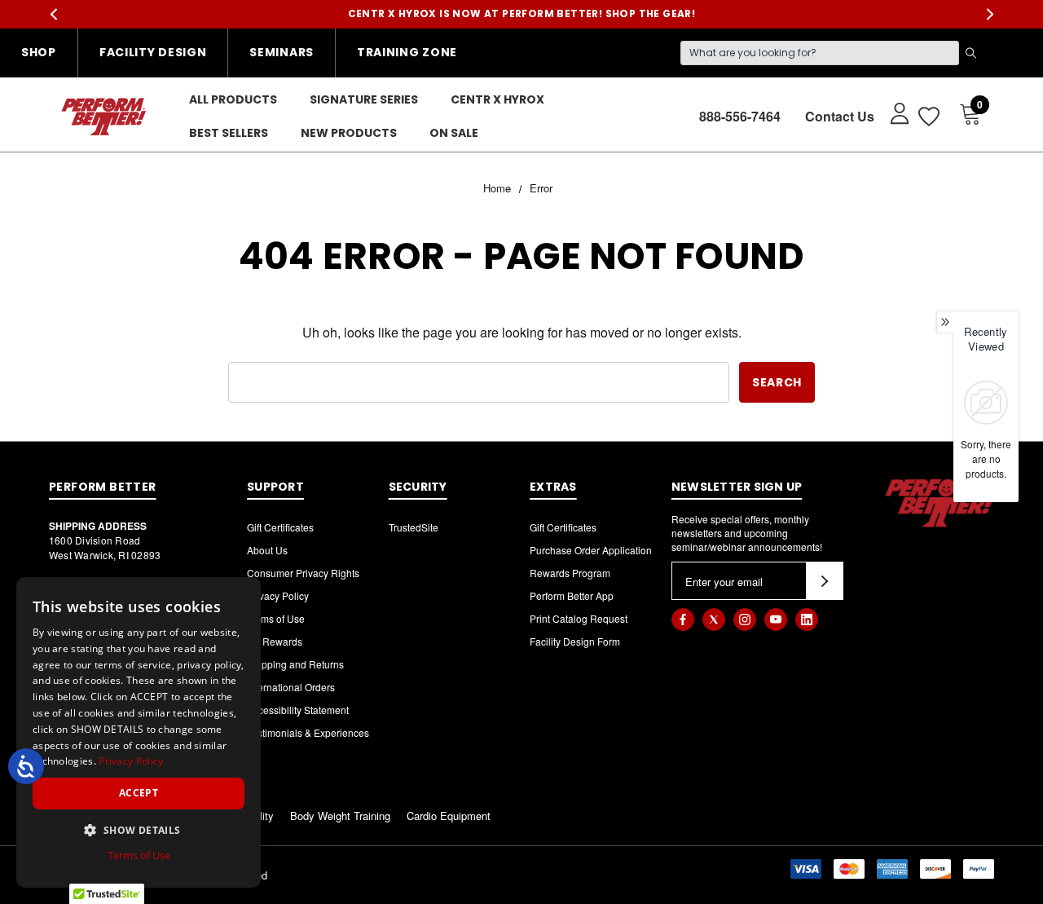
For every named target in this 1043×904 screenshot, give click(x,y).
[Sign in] (892, 112)
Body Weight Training (340, 815)
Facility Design (153, 52)
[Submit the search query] (970, 53)
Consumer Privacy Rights (303, 573)
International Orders (291, 687)
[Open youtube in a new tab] (775, 619)
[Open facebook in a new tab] (682, 619)
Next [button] (989, 14)
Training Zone (407, 52)
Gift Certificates (280, 527)
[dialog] (138, 732)
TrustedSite (413, 527)
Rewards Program (570, 573)
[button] (138, 830)
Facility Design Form (575, 641)
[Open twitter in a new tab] (713, 619)
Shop (38, 52)
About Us (267, 550)
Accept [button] (138, 793)
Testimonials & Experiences (308, 732)
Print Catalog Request (578, 618)
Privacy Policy (278, 595)
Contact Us (839, 116)
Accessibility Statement (298, 710)
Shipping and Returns (295, 664)
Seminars (281, 52)
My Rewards (274, 641)
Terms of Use (276, 618)
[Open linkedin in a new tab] (806, 619)
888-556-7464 (740, 116)
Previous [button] (53, 14)
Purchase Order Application (591, 550)
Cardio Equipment (449, 815)
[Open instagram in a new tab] (744, 619)
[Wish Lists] (927, 116)
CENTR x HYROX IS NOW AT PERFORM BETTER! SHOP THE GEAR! (522, 13)
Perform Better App (572, 595)
